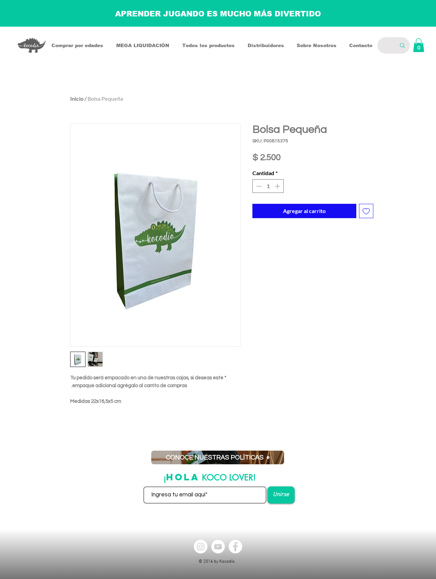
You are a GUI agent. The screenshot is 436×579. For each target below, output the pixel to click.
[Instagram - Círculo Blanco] (200, 546)
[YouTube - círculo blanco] (218, 546)
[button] (418, 45)
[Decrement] (258, 186)
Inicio (76, 98)
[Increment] (278, 186)
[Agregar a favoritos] (366, 211)
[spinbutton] (268, 186)
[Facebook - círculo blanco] (235, 546)
